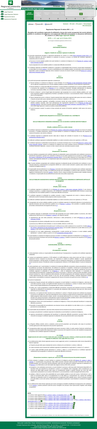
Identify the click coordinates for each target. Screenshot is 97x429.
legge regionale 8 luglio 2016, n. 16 (82, 55)
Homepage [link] (56, 6)
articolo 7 (53, 169)
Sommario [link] (65, 23)
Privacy (33, 422)
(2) (57, 205)
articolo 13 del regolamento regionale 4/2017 (80, 83)
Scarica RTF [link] (49, 24)
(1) (44, 166)
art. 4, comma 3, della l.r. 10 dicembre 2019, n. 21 (57, 395)
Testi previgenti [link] (87, 23)
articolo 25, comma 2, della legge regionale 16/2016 (65, 130)
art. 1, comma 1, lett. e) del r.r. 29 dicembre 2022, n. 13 (59, 403)
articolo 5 (86, 235)
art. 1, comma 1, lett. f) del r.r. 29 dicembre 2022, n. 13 (59, 405)
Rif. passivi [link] (79, 23)
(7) (68, 299)
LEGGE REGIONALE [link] (30, 13)
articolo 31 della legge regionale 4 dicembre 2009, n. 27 (73, 104)
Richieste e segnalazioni (73, 422)
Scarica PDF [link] (40, 24)
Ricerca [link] (63, 6)
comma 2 (34, 160)
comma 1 (44, 69)
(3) (30, 263)
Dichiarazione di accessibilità (43, 422)
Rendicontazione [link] (64, 13)
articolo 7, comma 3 (66, 204)
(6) (46, 290)
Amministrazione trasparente (59, 422)
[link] (10, 9)
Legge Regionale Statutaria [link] (11, 14)
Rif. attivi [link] (72, 23)
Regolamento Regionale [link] (10, 19)
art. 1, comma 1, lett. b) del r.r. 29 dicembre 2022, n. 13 (59, 398)
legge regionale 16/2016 (67, 35)
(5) (71, 285)
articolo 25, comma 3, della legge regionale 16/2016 (68, 189)
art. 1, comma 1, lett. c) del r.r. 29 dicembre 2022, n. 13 (59, 399)
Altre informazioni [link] (87, 25)
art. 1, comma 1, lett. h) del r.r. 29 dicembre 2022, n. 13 (58, 408)
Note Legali (20, 422)
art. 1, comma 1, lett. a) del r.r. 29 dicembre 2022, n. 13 (59, 396)
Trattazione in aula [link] (47, 13)
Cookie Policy (27, 422)
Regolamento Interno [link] (9, 16)
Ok (81, 14)
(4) (87, 277)
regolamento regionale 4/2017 (65, 233)
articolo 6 (52, 88)
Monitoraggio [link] (55, 13)
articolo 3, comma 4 (60, 237)
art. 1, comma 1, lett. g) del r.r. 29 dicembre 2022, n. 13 (58, 406)
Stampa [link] (31, 24)
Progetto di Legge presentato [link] (38, 14)
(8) (62, 335)
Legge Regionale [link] (8, 12)
